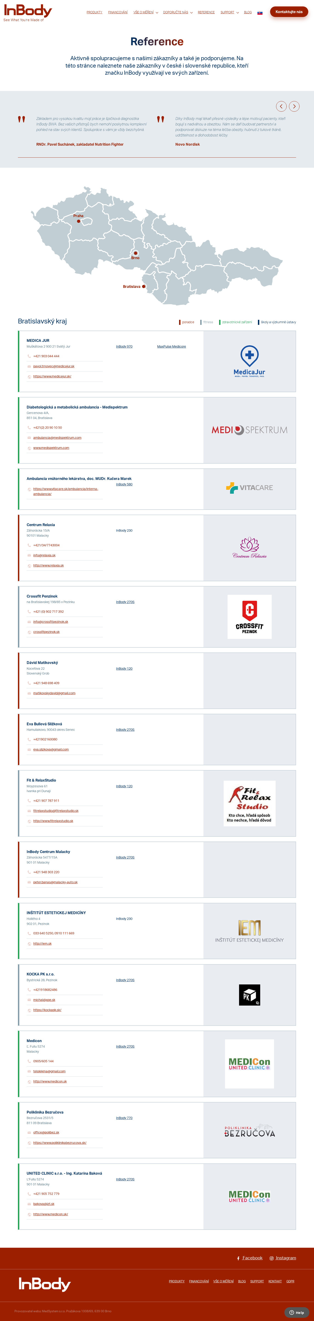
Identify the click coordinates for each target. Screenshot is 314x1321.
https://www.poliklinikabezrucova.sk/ (59, 1143)
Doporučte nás (175, 12)
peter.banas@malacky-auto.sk (55, 882)
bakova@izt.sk (43, 1204)
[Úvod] (45, 1285)
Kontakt (275, 1281)
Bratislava (131, 287)
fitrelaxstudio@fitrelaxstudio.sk (55, 811)
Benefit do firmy (174, 18)
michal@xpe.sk (44, 1000)
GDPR (290, 1281)
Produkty (94, 12)
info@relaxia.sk (44, 555)
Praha (78, 216)
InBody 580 (124, 484)
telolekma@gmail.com (49, 1071)
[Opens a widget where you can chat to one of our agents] (296, 1313)
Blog (248, 12)
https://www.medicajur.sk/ (52, 376)
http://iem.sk (42, 943)
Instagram (285, 1258)
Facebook (252, 1258)
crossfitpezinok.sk (46, 632)
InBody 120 (124, 668)
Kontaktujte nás (289, 12)
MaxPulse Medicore (171, 346)
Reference (206, 12)
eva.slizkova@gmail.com (51, 749)
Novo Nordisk (187, 144)
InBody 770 (124, 1118)
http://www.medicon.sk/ (50, 1214)
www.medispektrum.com (51, 448)
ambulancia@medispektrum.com (57, 437)
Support (227, 12)
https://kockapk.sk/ (47, 1010)
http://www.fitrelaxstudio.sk (53, 821)
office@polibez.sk (46, 1132)
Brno (135, 258)
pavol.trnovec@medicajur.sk (53, 366)
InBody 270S (125, 602)
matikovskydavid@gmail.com (54, 693)
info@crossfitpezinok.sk (50, 622)
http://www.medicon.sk (50, 1081)
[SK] (259, 13)
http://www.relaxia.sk (48, 565)
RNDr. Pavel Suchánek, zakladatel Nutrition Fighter (80, 144)
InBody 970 (124, 346)
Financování (118, 12)
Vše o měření (144, 12)
